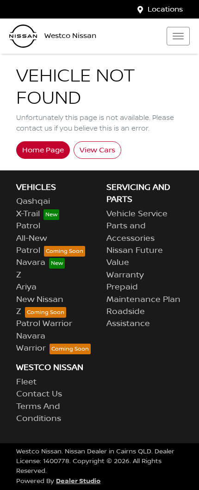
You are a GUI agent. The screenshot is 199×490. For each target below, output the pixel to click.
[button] (178, 36)
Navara (30, 263)
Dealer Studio (78, 481)
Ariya (26, 287)
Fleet (26, 382)
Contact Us (39, 394)
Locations (165, 9)
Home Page (43, 150)
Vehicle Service (137, 214)
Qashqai (33, 201)
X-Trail (28, 214)
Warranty (125, 275)
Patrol (28, 226)
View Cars (97, 150)
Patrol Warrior (44, 324)
